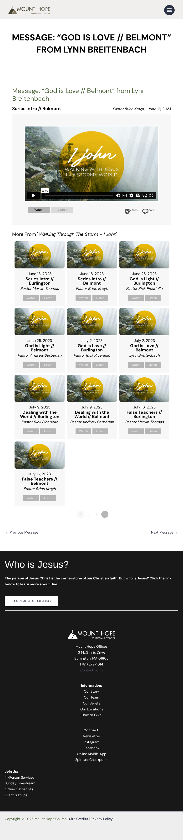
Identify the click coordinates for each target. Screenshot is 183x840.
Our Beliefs (91, 703)
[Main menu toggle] (169, 10)
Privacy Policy (102, 819)
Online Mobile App (91, 754)
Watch (38, 210)
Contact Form (91, 670)
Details (133, 210)
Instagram (91, 742)
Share (151, 210)
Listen (62, 210)
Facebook (91, 748)
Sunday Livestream (20, 783)
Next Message (164, 532)
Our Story (91, 691)
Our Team (91, 697)
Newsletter (91, 736)
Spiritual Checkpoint (91, 759)
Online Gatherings (19, 789)
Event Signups (16, 795)
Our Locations (91, 709)
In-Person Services (19, 777)
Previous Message (21, 532)
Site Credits (78, 819)
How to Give (91, 715)
